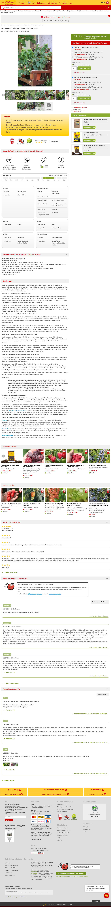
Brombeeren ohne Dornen (37, 25)
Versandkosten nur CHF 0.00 (39, 848)
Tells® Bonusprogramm (11, 865)
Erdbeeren (43, 11)
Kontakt (59, 840)
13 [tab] (43, 88)
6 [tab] (29, 88)
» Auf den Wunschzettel (78, 72)
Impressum (86, 826)
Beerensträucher (19, 25)
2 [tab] (20, 88)
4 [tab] (25, 88)
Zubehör (11, 12)
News (1, 11)
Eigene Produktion (62, 811)
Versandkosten (76, 111)
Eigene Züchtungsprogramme (65, 809)
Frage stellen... (102, 694)
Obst (33, 11)
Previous (3, 94)
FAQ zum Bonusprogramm (35, 594)
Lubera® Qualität (62, 804)
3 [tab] (23, 88)
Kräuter (60, 11)
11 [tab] (39, 88)
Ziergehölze (70, 11)
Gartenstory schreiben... (99, 602)
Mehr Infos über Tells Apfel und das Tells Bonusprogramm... (72, 876)
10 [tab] (37, 88)
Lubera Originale (12, 11)
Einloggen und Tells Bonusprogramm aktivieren (71, 873)
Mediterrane (49, 11)
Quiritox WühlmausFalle (90, 132)
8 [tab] (33, 88)
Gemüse (92, 11)
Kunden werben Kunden (11, 870)
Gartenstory (34, 871)
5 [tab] (27, 88)
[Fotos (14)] (21, 106)
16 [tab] (50, 88)
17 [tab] (52, 88)
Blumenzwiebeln (84, 11)
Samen (97, 11)
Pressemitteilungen (62, 835)
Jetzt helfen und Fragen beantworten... (16, 897)
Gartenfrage (34, 873)
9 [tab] (35, 88)
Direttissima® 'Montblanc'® (17, 410)
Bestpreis (20, 11)
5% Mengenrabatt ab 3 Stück (79, 107)
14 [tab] (45, 88)
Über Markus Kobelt (62, 828)
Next (66, 94)
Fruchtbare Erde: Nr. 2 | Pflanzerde (94, 145)
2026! (6, 11)
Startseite (3, 25)
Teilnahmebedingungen (55, 594)
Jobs (58, 837)
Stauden (76, 11)
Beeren (37, 11)
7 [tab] (31, 88)
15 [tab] (47, 88)
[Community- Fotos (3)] (39, 106)
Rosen (64, 11)
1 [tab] (18, 88)
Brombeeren (27, 25)
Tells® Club (8, 863)
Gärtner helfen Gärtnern (11, 868)
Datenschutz (86, 829)
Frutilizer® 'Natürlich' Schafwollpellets (95, 119)
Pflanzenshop (10, 25)
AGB (84, 831)
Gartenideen (27, 11)
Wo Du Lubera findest (63, 833)
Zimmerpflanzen (104, 11)
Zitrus (55, 11)
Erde (2, 12)
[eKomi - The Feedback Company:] (95, 808)
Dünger (6, 12)
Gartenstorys (8, 872)
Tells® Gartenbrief (10, 875)
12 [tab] (41, 88)
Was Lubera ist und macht (64, 830)
